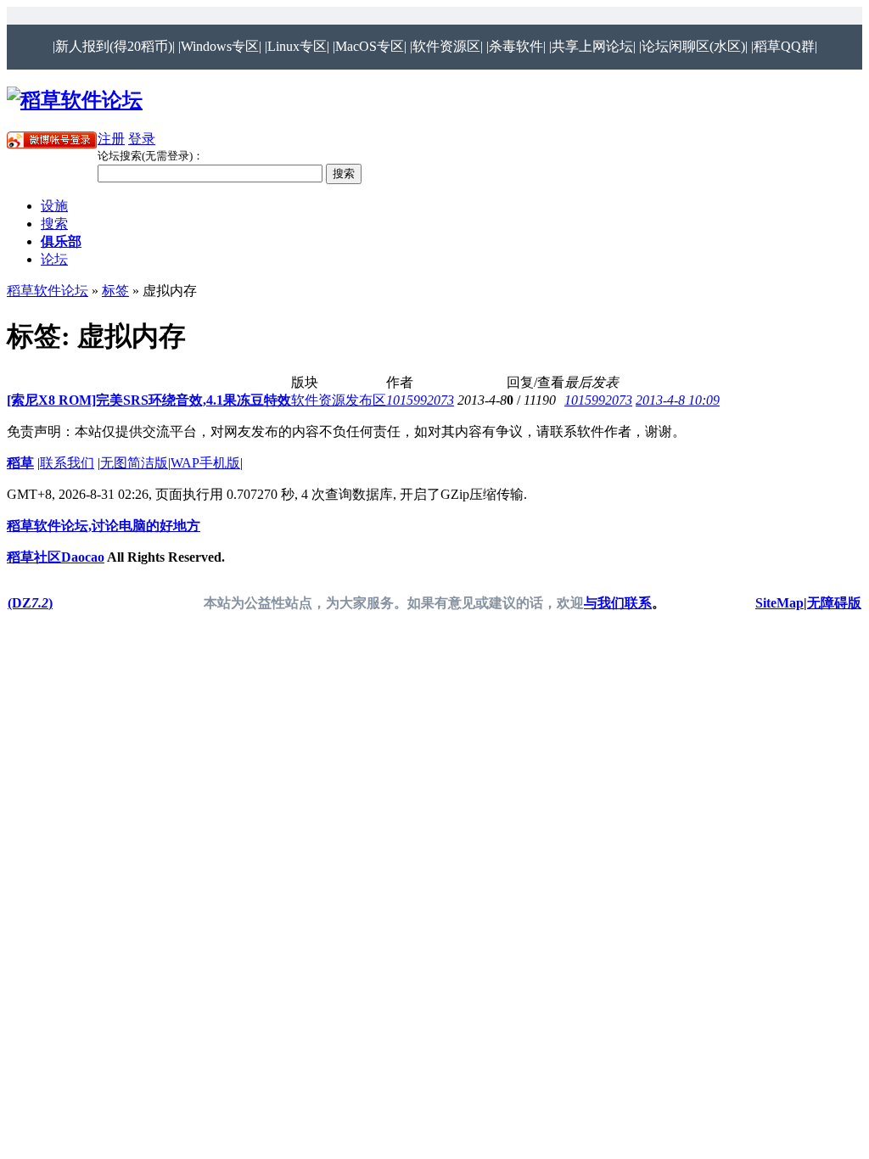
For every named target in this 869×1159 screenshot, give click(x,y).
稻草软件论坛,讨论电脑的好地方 (103, 525)
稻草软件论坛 (47, 290)
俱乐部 (61, 241)
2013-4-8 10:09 (678, 400)
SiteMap (779, 603)
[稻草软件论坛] (75, 100)
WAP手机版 (205, 463)
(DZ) (30, 603)
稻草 (20, 463)
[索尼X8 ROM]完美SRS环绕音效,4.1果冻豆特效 (149, 400)
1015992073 (420, 400)
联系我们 (67, 463)
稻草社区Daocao (55, 557)
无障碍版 (834, 603)
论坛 (54, 259)
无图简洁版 (134, 463)
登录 (141, 139)
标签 (115, 290)
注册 (111, 139)
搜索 (54, 223)
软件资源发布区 (338, 400)
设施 (54, 206)
